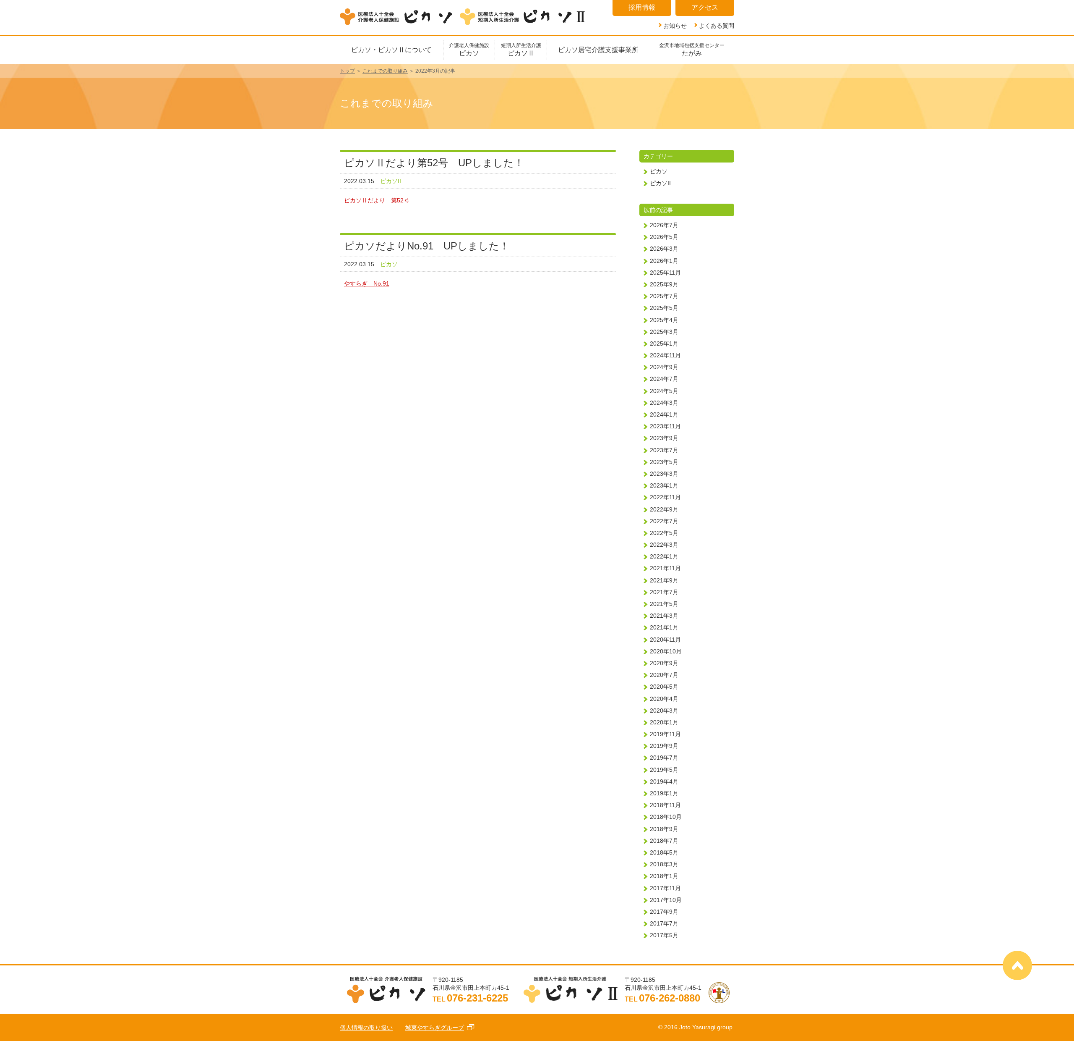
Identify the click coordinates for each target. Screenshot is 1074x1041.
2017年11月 (665, 888)
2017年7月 (664, 923)
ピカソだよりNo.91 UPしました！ (426, 246)
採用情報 (641, 7)
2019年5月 (664, 769)
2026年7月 (664, 225)
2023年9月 (664, 438)
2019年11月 (665, 734)
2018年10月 (666, 816)
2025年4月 (664, 320)
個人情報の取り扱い (366, 1028)
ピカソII (390, 181)
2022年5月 (664, 533)
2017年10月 (666, 900)
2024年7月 (664, 378)
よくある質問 (716, 25)
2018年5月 (664, 852)
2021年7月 (664, 592)
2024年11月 (665, 355)
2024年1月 (664, 414)
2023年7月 (664, 450)
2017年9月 (664, 911)
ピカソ (389, 264)
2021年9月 (664, 580)
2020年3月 (664, 710)
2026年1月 (664, 260)
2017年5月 (664, 935)
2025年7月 (664, 296)
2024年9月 (664, 367)
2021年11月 (665, 568)
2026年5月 (664, 236)
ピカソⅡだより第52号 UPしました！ (434, 162)
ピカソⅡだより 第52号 (376, 200)
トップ (347, 71)
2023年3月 (664, 473)
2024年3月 (664, 402)
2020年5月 (664, 686)
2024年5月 (664, 391)
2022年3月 (664, 544)
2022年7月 (664, 521)
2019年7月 (664, 757)
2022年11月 (665, 497)
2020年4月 (664, 698)
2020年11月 (665, 639)
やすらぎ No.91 (366, 283)
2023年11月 (665, 426)
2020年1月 (664, 722)
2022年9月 (664, 509)
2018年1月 (664, 876)
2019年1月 (664, 793)
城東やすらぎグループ (434, 1028)
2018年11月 (665, 805)
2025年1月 (664, 343)
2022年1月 (664, 556)
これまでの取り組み (385, 71)
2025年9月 (664, 284)
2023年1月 (664, 485)
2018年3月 (664, 864)
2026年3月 (664, 248)
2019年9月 (664, 745)
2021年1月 (664, 627)
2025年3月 (664, 331)
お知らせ (675, 25)
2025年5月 (664, 307)
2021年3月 (664, 615)
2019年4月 (664, 781)
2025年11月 (665, 272)
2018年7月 (664, 840)
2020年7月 (664, 674)
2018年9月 (664, 829)
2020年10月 (666, 651)
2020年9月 (664, 663)
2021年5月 (664, 603)
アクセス (704, 7)
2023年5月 (664, 462)
